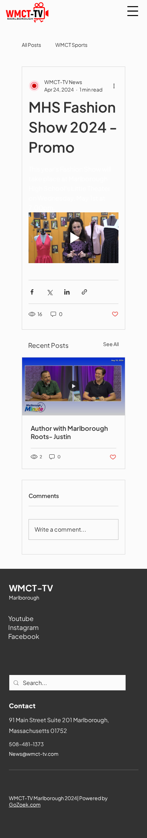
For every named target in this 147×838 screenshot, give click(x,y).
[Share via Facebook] (32, 292)
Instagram (23, 627)
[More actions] (114, 86)
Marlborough (24, 597)
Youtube (21, 618)
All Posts (31, 44)
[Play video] (73, 237)
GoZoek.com (25, 804)
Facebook (23, 636)
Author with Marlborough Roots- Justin (69, 432)
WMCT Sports (71, 44)
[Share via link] (84, 292)
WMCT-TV (31, 587)
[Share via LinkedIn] (67, 292)
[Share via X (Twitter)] (49, 292)
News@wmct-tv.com (34, 753)
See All (111, 344)
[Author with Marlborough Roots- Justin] (73, 386)
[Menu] (132, 11)
